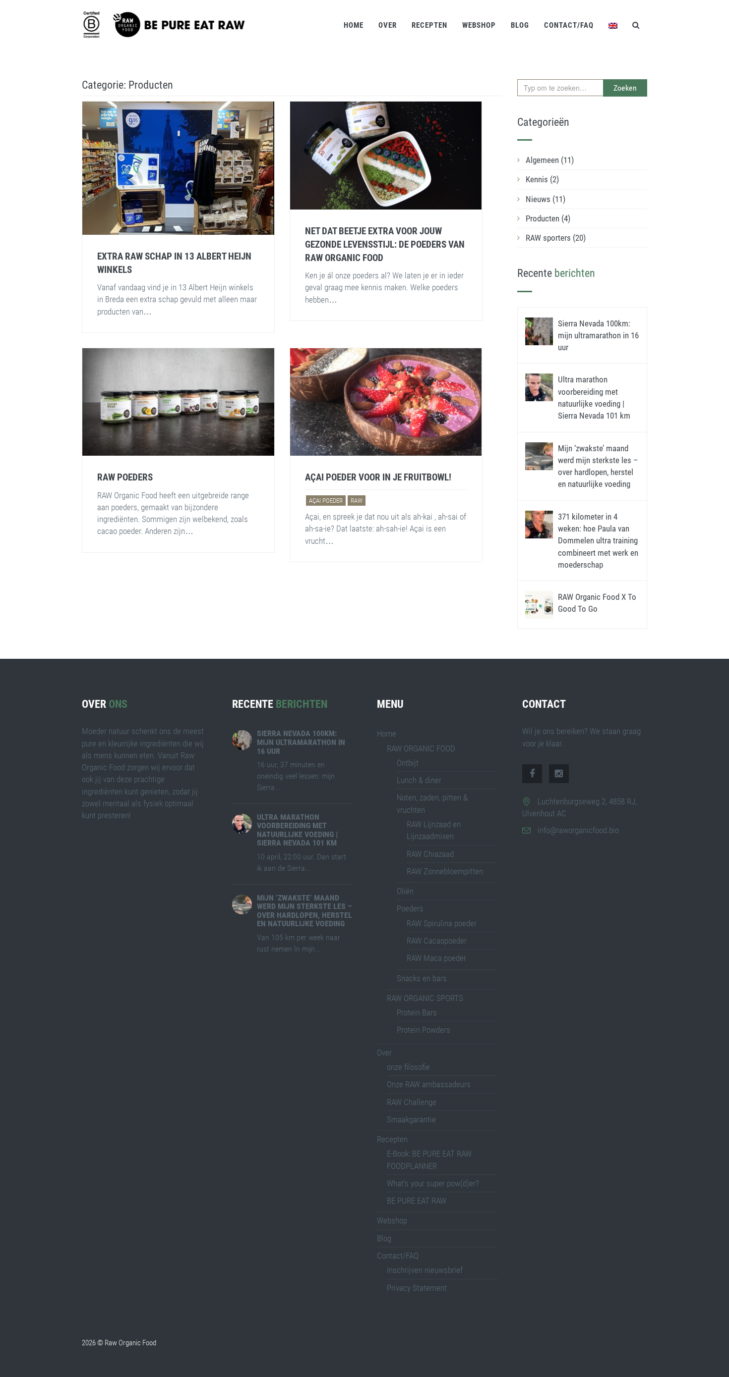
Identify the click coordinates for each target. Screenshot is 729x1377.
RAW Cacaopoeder (437, 941)
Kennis (542, 179)
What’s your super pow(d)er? (433, 1183)
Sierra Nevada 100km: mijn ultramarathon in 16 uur (598, 335)
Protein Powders (423, 1030)
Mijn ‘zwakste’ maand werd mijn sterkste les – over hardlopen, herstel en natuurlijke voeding (304, 911)
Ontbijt (408, 763)
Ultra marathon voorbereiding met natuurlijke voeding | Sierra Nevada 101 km (297, 830)
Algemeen (550, 160)
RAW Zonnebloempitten (445, 871)
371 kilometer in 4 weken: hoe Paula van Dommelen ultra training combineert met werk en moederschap (598, 541)
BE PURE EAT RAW (416, 1201)
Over (387, 25)
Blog (520, 25)
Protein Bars (417, 1012)
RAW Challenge (411, 1102)
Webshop (479, 25)
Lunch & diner (419, 780)
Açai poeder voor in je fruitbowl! (378, 477)
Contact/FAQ (569, 25)
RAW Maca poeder (436, 958)
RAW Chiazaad (430, 854)
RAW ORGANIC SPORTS (425, 998)
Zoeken (625, 88)
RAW (357, 500)
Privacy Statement (417, 1288)
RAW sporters (556, 238)
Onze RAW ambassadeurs (429, 1084)
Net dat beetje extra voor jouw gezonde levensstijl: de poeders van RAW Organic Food (385, 244)
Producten (548, 218)
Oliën (405, 891)
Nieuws (545, 199)
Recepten (429, 25)
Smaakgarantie (411, 1119)
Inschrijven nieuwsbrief (425, 1270)
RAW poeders (125, 477)
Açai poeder (326, 500)
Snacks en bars (422, 978)
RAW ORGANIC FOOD (421, 748)
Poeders (410, 908)
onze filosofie (408, 1067)
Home (354, 25)
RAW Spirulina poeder (442, 923)
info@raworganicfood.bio (578, 830)
